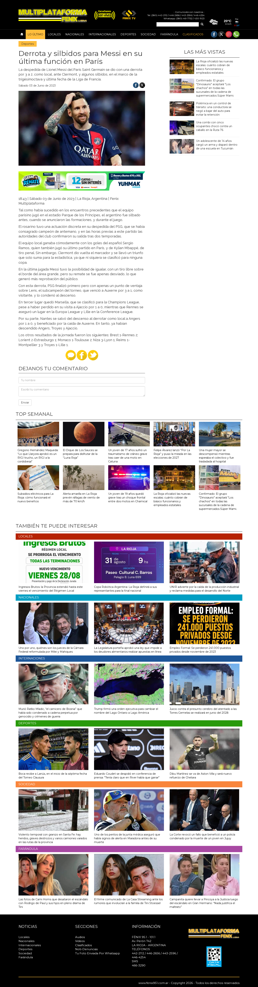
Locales (54, 34)
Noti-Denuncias (86, 949)
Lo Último (35, 34)
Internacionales (102, 34)
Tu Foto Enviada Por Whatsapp (97, 953)
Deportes (128, 34)
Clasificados (193, 34)
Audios (80, 937)
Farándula (169, 34)
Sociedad (148, 34)
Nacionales (74, 34)
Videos (80, 941)
